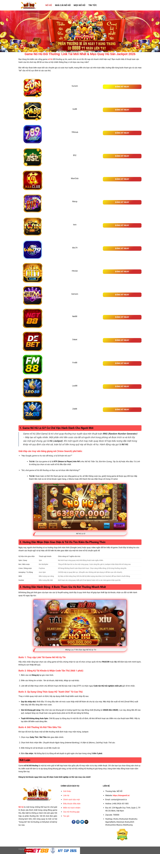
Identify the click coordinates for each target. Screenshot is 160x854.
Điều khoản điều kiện (71, 804)
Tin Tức (92, 5)
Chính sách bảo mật (71, 799)
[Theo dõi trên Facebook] (74, 822)
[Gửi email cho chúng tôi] (86, 822)
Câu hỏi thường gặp (71, 812)
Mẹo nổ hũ (79, 5)
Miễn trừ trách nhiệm (71, 808)
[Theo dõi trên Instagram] (78, 822)
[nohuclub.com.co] (30, 5)
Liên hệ (66, 795)
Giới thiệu (67, 791)
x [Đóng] (29, 850)
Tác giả (66, 816)
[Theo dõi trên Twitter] (82, 822)
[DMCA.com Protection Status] (122, 834)
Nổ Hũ (48, 5)
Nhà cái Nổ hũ (63, 5)
